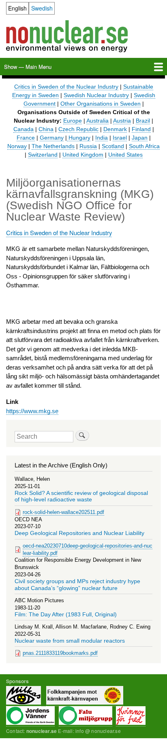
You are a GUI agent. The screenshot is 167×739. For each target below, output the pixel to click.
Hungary (78, 137)
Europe (72, 120)
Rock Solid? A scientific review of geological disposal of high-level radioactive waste (81, 496)
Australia (97, 120)
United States (125, 154)
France (26, 137)
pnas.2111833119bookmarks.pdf (60, 653)
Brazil (143, 120)
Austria (122, 120)
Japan (140, 137)
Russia (88, 146)
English (17, 8)
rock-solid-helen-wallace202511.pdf (63, 512)
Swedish (42, 8)
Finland (141, 129)
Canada (23, 129)
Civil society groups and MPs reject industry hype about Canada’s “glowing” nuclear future (77, 584)
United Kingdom (82, 154)
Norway (17, 146)
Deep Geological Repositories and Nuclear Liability (79, 533)
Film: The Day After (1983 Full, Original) (66, 615)
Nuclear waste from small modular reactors (70, 641)
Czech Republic (78, 129)
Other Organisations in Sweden (100, 103)
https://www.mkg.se (32, 411)
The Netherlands (53, 146)
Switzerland (43, 154)
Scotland (113, 146)
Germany (52, 137)
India (101, 137)
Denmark (115, 129)
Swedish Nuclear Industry (96, 95)
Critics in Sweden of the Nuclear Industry (66, 86)
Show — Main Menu (27, 66)
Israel (120, 137)
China (46, 129)
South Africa (144, 146)
